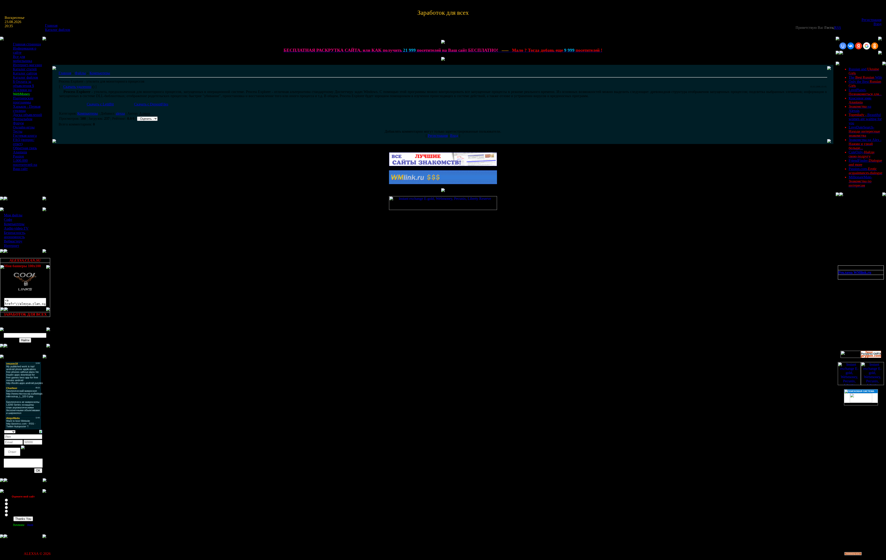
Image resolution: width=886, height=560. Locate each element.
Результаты (18, 525)
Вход (877, 24)
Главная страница (27, 44)
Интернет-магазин (27, 65)
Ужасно (13, 514)
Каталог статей (25, 69)
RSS (837, 28)
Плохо (13, 510)
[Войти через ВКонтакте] (850, 45)
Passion (18, 156)
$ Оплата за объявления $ (23, 84)
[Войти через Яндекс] (858, 45)
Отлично (14, 499)
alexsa (120, 113)
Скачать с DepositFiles (151, 104)
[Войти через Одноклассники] (874, 45)
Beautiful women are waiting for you (865, 119)
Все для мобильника (22, 59)
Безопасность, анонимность (15, 235)
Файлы (80, 73)
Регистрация (871, 20)
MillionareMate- (860, 181)
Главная (51, 25)
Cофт (8, 220)
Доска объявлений (27, 115)
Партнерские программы (23, 100)
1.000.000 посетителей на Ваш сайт (25, 165)
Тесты (17, 131)
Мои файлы (13, 215)
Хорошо (13, 503)
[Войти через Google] (866, 46)
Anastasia (20, 152)
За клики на (22, 92)
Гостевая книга (25, 136)
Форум (18, 123)
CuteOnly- (861, 154)
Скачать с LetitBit (100, 104)
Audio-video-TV (16, 228)
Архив (30, 525)
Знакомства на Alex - (865, 144)
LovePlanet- (865, 92)
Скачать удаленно (77, 87)
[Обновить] (40, 431)
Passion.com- (865, 171)
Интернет (11, 246)
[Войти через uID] (842, 45)
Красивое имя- (860, 100)
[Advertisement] (859, 303)
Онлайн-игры (24, 127)
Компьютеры (14, 224)
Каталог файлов (57, 30)
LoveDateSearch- (864, 131)
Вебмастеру (13, 241)
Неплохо (14, 507)
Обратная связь (25, 148)
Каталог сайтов (25, 73)
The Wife (865, 77)
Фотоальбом (22, 119)
